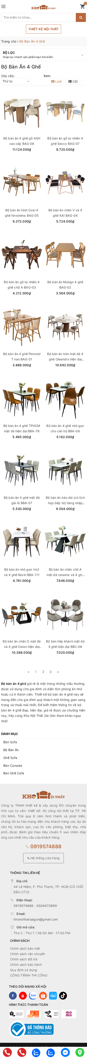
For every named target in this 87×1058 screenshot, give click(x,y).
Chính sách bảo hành (26, 964)
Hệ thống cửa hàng (45, 858)
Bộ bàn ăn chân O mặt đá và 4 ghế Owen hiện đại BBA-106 (22, 646)
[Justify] (81, 17)
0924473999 (47, 906)
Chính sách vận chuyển (27, 954)
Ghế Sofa (10, 758)
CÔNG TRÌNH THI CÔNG (28, 975)
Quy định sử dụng (23, 970)
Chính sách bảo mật (25, 948)
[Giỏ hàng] (82, 7)
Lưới (58, 81)
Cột (75, 81)
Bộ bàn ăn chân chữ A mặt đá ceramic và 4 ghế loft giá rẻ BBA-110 (65, 575)
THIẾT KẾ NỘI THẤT (43, 29)
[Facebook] (65, 1052)
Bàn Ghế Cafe (13, 773)
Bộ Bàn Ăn (11, 750)
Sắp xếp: (8, 76)
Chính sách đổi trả (23, 959)
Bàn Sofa (10, 742)
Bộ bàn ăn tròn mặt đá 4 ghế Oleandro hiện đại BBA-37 (65, 359)
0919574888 (45, 846)
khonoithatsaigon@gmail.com (36, 919)
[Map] (79, 1052)
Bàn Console (12, 765)
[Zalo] (36, 1052)
